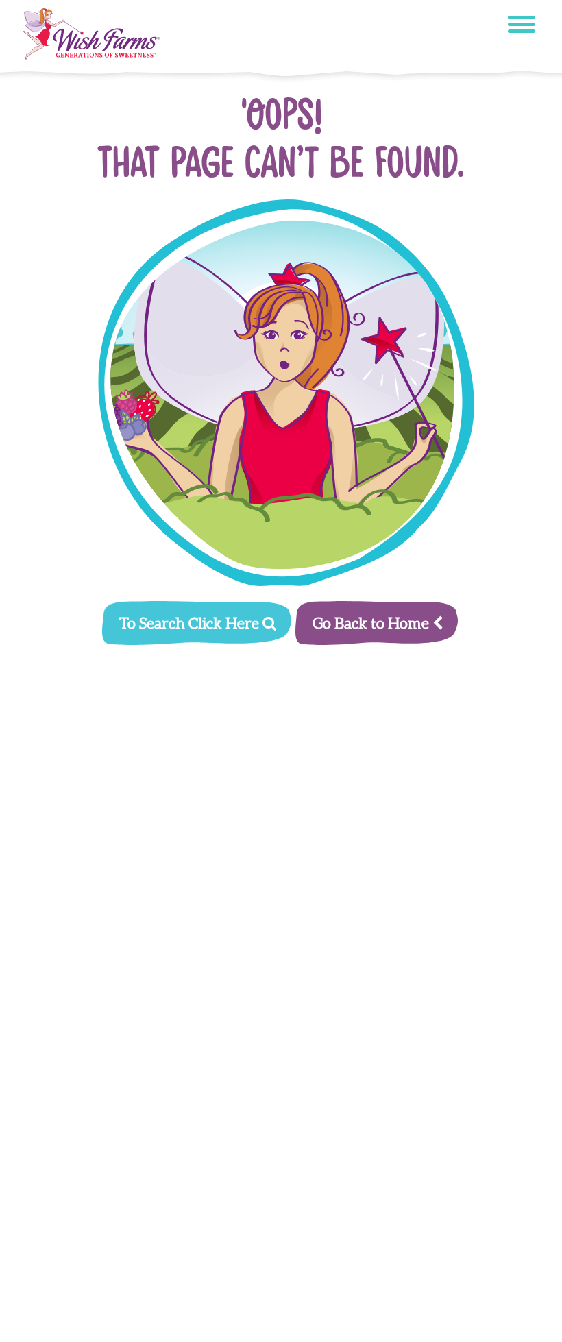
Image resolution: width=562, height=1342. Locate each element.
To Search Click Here (190, 623)
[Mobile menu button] (521, 26)
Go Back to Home (372, 623)
